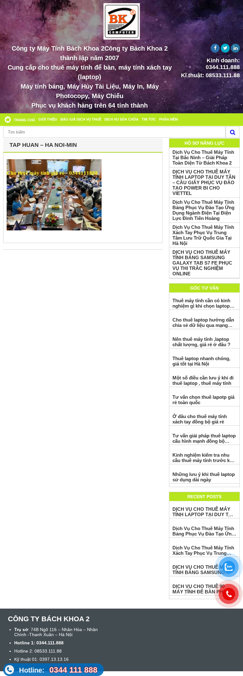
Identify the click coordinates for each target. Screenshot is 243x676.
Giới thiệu (47, 119)
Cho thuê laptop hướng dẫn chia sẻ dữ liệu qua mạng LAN (203, 322)
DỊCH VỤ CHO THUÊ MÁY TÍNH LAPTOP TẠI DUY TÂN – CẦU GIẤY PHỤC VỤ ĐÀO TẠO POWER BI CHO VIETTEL (203, 182)
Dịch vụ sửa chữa (121, 119)
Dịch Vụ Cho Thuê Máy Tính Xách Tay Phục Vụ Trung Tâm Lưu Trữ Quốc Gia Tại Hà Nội (203, 235)
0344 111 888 (58, 669)
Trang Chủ (24, 120)
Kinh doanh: (223, 63)
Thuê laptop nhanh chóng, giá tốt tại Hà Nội (201, 361)
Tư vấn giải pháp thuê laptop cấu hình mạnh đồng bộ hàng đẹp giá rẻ (204, 438)
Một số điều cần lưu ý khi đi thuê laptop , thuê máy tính (203, 380)
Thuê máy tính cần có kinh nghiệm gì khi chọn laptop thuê (201, 303)
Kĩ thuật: (210, 75)
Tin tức (149, 119)
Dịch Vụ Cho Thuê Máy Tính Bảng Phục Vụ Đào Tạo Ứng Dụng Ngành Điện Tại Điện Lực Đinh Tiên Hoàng (203, 210)
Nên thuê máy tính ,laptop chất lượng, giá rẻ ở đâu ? (201, 341)
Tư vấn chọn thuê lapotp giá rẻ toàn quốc (203, 399)
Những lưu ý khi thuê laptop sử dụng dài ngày (203, 477)
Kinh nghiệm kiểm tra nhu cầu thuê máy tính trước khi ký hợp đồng (203, 457)
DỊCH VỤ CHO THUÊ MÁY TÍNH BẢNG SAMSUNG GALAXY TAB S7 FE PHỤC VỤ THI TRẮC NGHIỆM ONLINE (202, 262)
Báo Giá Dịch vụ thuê (80, 119)
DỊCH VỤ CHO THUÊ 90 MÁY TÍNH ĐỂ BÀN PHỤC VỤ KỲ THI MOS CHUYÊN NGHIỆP (201, 589)
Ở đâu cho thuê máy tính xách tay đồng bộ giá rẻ (199, 419)
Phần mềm (168, 119)
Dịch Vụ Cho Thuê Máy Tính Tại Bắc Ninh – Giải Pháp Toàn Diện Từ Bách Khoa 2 (203, 157)
